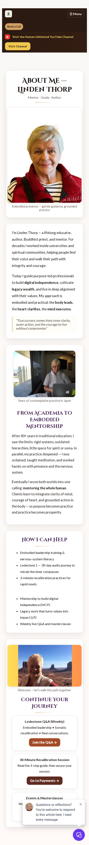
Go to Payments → (44, 781)
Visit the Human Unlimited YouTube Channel (42, 36)
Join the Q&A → (44, 742)
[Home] (8, 13)
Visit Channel (17, 46)
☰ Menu (76, 14)
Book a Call (14, 26)
